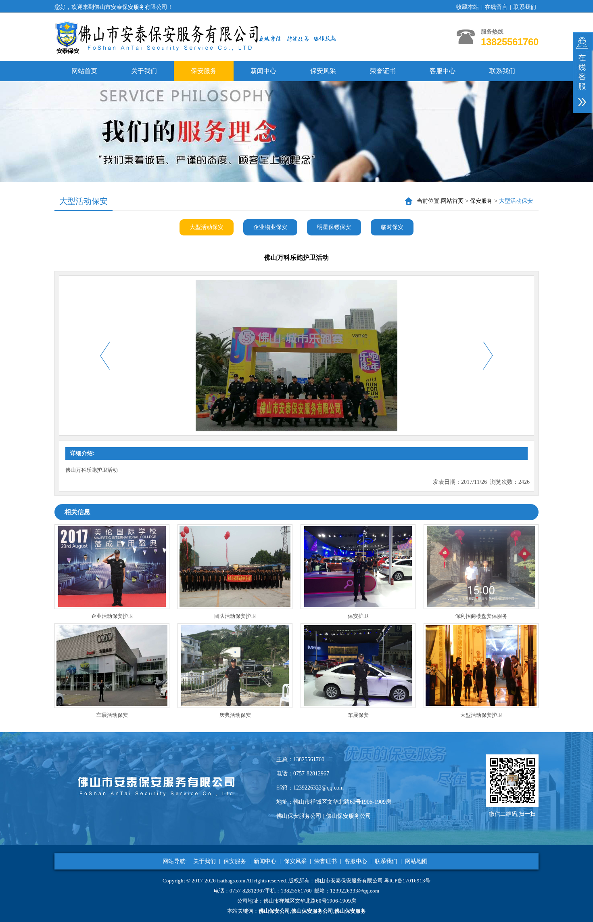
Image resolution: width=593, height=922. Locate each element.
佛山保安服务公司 (299, 816)
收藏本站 (467, 7)
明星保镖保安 (334, 227)
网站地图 (416, 861)
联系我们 (525, 7)
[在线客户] (583, 72)
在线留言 (496, 7)
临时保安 (392, 227)
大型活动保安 (206, 227)
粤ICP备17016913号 (407, 881)
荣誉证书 (383, 70)
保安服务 (204, 70)
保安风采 (323, 70)
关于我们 (144, 70)
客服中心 (442, 70)
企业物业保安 (270, 227)
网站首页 (84, 70)
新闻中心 (263, 70)
